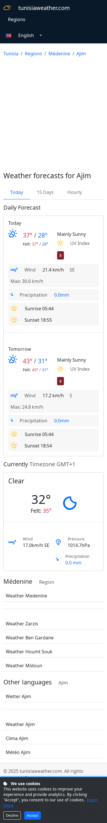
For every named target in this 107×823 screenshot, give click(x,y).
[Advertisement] (53, 115)
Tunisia (11, 53)
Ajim (81, 53)
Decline (12, 815)
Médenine (59, 53)
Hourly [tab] (74, 192)
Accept (32, 815)
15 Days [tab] (45, 192)
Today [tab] (16, 192)
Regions (16, 19)
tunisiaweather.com (44, 8)
